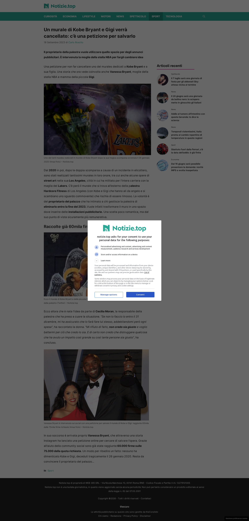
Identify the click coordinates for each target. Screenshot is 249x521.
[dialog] (124, 260)
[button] (124, 261)
